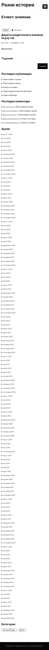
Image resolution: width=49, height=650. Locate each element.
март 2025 (7, 198)
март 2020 (7, 416)
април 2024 (7, 237)
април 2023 (7, 285)
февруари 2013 (9, 610)
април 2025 (7, 194)
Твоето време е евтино (11, 83)
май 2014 (6, 558)
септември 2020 (9, 392)
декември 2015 (8, 483)
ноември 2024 (8, 210)
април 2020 (7, 412)
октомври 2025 (9, 170)
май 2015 (6, 511)
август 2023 (7, 269)
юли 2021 (6, 360)
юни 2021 (6, 364)
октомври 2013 (8, 586)
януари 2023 (8, 297)
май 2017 (6, 467)
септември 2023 (9, 265)
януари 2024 (8, 249)
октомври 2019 (8, 436)
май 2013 (6, 598)
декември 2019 (8, 428)
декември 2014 (9, 531)
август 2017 (7, 455)
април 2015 (7, 515)
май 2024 (6, 233)
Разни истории (17, 5)
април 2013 (7, 602)
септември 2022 (9, 313)
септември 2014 (9, 543)
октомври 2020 (9, 388)
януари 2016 (7, 479)
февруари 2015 (9, 523)
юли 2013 (6, 594)
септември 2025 (9, 174)
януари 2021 (7, 376)
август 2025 (7, 178)
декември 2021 (8, 340)
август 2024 (7, 222)
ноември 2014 (8, 535)
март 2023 (7, 289)
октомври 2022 (8, 309)
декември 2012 (8, 618)
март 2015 (7, 519)
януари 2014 (8, 574)
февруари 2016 (9, 475)
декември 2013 (8, 578)
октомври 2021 (8, 348)
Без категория (9, 630)
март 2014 (7, 566)
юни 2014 (6, 555)
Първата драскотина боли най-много (17, 91)
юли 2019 (6, 444)
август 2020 (7, 396)
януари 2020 (8, 424)
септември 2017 (9, 451)
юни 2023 (6, 277)
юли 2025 (6, 182)
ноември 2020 (8, 384)
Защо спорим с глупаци (12, 79)
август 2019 (7, 440)
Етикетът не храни (10, 87)
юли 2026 (6, 138)
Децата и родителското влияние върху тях (22, 36)
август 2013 (7, 590)
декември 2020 (9, 380)
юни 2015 (6, 507)
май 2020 (6, 408)
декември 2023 (9, 253)
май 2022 (6, 325)
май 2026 (6, 146)
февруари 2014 (9, 570)
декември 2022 (9, 301)
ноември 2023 (8, 257)
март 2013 (7, 606)
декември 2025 (9, 162)
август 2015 (7, 499)
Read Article (6, 49)
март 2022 (7, 333)
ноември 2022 (8, 305)
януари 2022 (8, 336)
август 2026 (7, 134)
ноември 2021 (8, 344)
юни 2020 (6, 404)
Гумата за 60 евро (10, 95)
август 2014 (7, 547)
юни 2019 (6, 447)
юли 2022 (6, 317)
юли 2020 (7, 400)
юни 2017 (6, 463)
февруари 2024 (9, 245)
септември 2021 (9, 352)
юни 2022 (6, 321)
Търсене (7, 58)
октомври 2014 (8, 539)
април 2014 (7, 563)
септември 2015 (9, 495)
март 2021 (7, 372)
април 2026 (7, 150)
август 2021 (7, 356)
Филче (5, 30)
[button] (45, 6)
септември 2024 (9, 218)
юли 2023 (6, 273)
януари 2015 (7, 527)
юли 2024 (7, 225)
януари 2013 (7, 614)
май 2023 (6, 281)
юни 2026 (6, 142)
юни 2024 (6, 229)
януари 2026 (8, 158)
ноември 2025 (8, 166)
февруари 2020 (9, 420)
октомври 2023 (9, 261)
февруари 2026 (9, 154)
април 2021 (7, 368)
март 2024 (7, 241)
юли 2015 (6, 503)
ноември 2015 (8, 487)
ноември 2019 (8, 432)
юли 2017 (6, 459)
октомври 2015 (8, 491)
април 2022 (7, 329)
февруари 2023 (9, 293)
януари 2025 (8, 202)
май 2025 (6, 190)
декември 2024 (9, 206)
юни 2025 (6, 186)
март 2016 (7, 471)
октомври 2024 (9, 214)
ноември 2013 (8, 582)
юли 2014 (6, 551)
